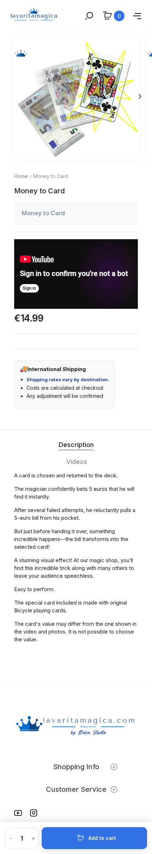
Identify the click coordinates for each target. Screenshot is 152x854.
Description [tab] (76, 444)
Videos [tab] (76, 461)
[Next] (139, 96)
